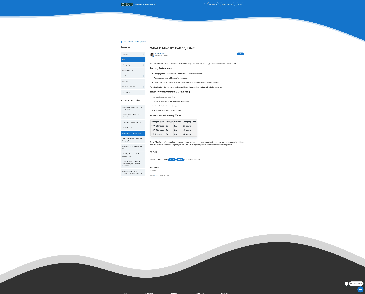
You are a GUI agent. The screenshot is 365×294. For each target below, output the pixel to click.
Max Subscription (128, 76)
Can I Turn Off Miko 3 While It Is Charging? (132, 140)
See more (124, 178)
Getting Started (140, 42)
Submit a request (227, 4)
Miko (124, 42)
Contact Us (126, 92)
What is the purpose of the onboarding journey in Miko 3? (132, 172)
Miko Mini (125, 54)
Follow (240, 54)
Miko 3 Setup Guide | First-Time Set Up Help (132, 108)
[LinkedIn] (156, 152)
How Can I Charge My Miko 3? (131, 122)
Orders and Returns (128, 87)
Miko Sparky (126, 65)
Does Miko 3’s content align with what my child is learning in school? (131, 164)
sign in (156, 175)
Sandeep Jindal (160, 54)
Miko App (125, 81)
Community (213, 4)
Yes (173, 160)
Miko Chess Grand (128, 70)
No (181, 160)
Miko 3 (131, 42)
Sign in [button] (240, 4)
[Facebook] (151, 152)
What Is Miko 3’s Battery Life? (131, 133)
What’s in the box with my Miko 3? (132, 147)
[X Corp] (154, 152)
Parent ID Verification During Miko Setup (131, 116)
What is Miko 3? (127, 128)
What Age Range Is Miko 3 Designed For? (130, 155)
